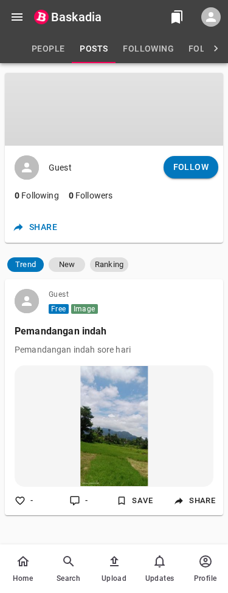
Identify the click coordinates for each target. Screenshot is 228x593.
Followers (91, 195)
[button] (25, 264)
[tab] (48, 48)
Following (37, 195)
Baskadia (76, 17)
